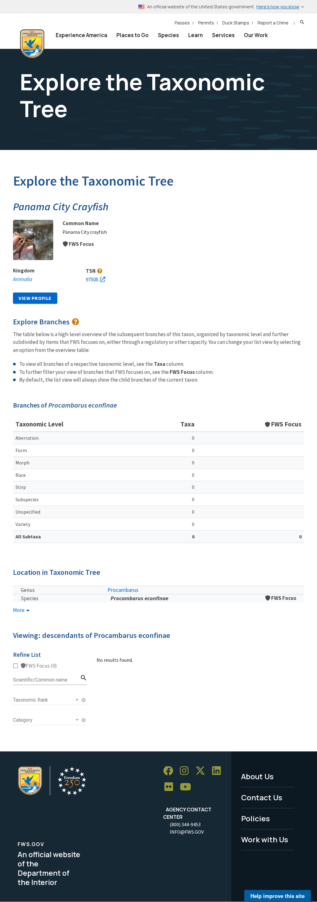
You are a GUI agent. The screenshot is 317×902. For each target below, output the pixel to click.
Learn (195, 35)
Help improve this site (277, 896)
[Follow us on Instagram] (186, 771)
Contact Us (261, 797)
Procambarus (122, 589)
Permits (206, 23)
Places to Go (132, 35)
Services (223, 35)
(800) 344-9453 (185, 824)
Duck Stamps (235, 23)
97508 (92, 279)
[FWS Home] (32, 44)
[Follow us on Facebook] (170, 771)
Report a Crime (273, 23)
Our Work (256, 35)
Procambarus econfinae (139, 598)
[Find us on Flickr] (170, 787)
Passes (182, 23)
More (19, 610)
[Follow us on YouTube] (187, 787)
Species (168, 35)
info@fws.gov (187, 832)
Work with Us (264, 839)
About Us (257, 776)
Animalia (22, 279)
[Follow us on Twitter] (202, 771)
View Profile (35, 298)
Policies (255, 818)
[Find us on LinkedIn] (218, 771)
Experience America (81, 35)
